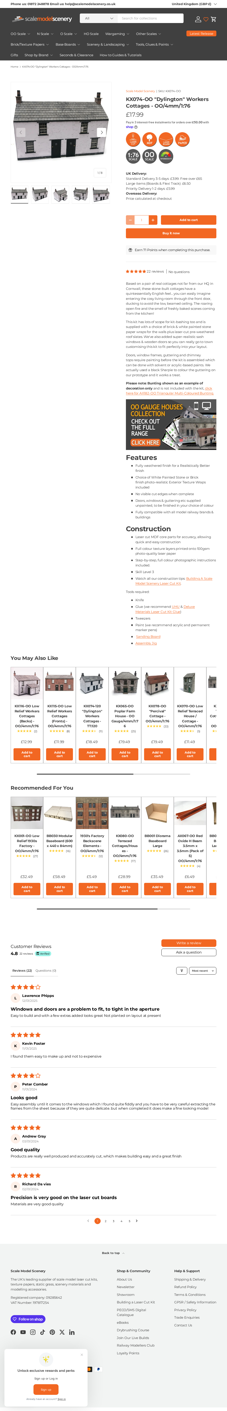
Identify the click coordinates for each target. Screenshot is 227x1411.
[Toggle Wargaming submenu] (128, 34)
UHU (176, 607)
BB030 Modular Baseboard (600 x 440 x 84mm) (59, 841)
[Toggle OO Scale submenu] (28, 34)
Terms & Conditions (189, 1295)
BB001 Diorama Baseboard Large (157, 841)
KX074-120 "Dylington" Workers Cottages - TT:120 (92, 716)
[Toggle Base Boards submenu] (78, 44)
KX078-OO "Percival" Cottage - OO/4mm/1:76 (157, 713)
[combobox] (132, 18)
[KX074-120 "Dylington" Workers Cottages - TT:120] (92, 683)
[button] (214, 19)
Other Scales (146, 34)
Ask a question (189, 952)
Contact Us (183, 1325)
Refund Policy (185, 1287)
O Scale (66, 34)
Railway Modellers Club (136, 1345)
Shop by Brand (36, 55)
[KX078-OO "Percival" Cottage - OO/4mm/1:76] (157, 683)
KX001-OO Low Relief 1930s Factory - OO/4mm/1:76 (26, 843)
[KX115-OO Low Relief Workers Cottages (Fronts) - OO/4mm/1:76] (59, 683)
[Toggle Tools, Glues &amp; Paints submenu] (171, 44)
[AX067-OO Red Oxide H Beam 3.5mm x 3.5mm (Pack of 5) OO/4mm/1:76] (190, 813)
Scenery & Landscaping (106, 44)
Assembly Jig (146, 643)
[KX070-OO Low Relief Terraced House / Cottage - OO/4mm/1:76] (190, 683)
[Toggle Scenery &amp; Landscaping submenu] (127, 44)
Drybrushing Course (133, 1330)
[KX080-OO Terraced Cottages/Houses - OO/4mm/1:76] (125, 813)
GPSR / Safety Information (195, 1302)
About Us (124, 1279)
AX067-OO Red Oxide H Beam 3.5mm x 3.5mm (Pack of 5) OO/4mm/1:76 (190, 848)
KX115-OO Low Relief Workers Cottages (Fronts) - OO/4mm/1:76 (59, 716)
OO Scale (18, 34)
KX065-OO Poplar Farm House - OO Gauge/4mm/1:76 (125, 716)
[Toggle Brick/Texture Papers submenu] (47, 44)
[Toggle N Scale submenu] (52, 34)
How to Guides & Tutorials (120, 55)
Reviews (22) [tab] (22, 971)
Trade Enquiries (187, 1317)
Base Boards (66, 44)
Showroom (126, 1295)
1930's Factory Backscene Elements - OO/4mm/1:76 (92, 843)
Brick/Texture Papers (27, 44)
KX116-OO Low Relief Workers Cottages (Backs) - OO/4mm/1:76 (27, 716)
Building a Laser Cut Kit (136, 1302)
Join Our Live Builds (133, 1338)
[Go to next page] (137, 1221)
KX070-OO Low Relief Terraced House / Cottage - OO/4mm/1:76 (190, 716)
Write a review (188, 943)
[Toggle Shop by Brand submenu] (51, 55)
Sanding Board (148, 636)
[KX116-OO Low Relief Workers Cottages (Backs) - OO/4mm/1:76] (27, 683)
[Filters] (181, 971)
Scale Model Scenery (140, 91)
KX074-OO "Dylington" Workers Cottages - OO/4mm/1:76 (55, 67)
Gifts (14, 55)
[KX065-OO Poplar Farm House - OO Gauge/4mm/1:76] (125, 683)
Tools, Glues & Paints (152, 44)
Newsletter (126, 1287)
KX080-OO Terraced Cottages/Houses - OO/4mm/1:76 (125, 846)
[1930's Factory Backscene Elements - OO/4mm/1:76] (92, 813)
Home (14, 67)
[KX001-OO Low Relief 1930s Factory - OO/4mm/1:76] (27, 813)
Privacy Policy (185, 1310)
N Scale (43, 34)
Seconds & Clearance (76, 55)
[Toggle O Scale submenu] (75, 34)
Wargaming (115, 34)
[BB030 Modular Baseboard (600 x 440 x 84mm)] (59, 813)
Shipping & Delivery (190, 1279)
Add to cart (189, 220)
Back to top (111, 1253)
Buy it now (171, 233)
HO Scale (91, 34)
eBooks (123, 1322)
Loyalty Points (128, 1353)
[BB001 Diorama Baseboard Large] (157, 813)
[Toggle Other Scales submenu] (159, 34)
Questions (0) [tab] (45, 971)
